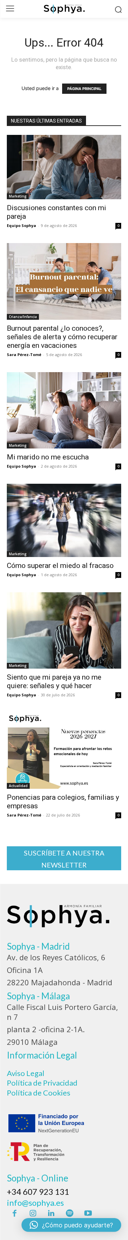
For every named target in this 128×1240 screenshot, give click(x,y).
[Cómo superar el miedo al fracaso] (64, 520)
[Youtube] (88, 1213)
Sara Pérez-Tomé (24, 354)
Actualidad (18, 785)
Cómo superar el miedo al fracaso (60, 565)
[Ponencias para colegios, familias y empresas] (64, 750)
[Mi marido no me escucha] (64, 410)
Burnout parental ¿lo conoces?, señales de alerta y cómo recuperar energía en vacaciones (62, 337)
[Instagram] (32, 1213)
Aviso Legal (25, 1073)
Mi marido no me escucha (48, 457)
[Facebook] (14, 1213)
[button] (71, 1225)
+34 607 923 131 (38, 1192)
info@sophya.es (35, 1202)
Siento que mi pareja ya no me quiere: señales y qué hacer (54, 681)
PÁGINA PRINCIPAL (84, 88)
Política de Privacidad (42, 1082)
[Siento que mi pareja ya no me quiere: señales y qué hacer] (64, 630)
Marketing (18, 196)
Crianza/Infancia (23, 316)
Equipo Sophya (21, 225)
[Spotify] (69, 1213)
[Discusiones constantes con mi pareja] (64, 167)
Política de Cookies (38, 1092)
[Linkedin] (51, 1213)
